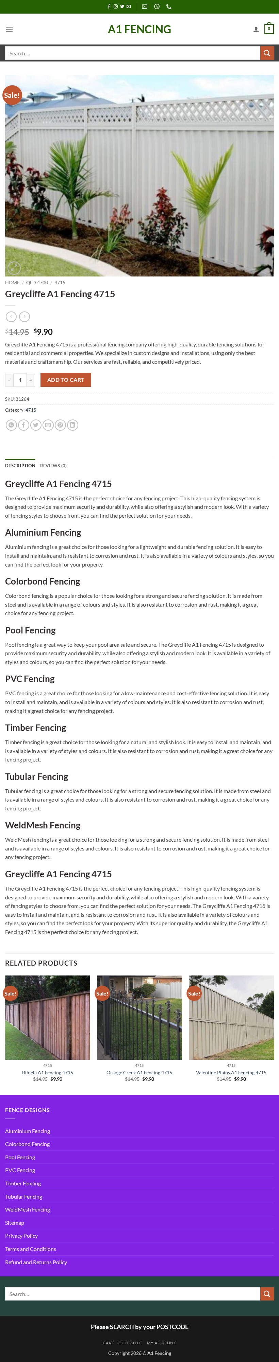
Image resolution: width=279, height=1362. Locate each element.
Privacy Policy (21, 1235)
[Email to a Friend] (48, 425)
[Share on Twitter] (36, 425)
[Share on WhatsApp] (11, 425)
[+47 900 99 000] (169, 7)
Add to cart (66, 380)
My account (161, 1342)
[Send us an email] (129, 6)
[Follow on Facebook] (109, 6)
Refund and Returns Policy (36, 1262)
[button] (9, 29)
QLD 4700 (37, 282)
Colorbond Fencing (27, 1144)
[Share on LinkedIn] (72, 425)
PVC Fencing (20, 1170)
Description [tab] (20, 465)
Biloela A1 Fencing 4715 (47, 1072)
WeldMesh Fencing (27, 1209)
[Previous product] (24, 316)
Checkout (130, 1342)
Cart (108, 1342)
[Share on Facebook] (23, 425)
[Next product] (11, 316)
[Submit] (267, 52)
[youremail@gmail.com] (145, 7)
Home (12, 282)
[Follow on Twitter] (122, 6)
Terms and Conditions (30, 1248)
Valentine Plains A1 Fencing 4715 (231, 1072)
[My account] (256, 29)
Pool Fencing (20, 1157)
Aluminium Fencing (27, 1131)
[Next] (273, 1034)
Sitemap (14, 1222)
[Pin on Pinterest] (60, 425)
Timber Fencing (23, 1183)
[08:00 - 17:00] (157, 7)
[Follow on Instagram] (116, 6)
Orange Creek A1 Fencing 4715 (139, 1072)
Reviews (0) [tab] (53, 465)
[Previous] (5, 1034)
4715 (59, 282)
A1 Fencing (139, 29)
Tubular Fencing (23, 1196)
